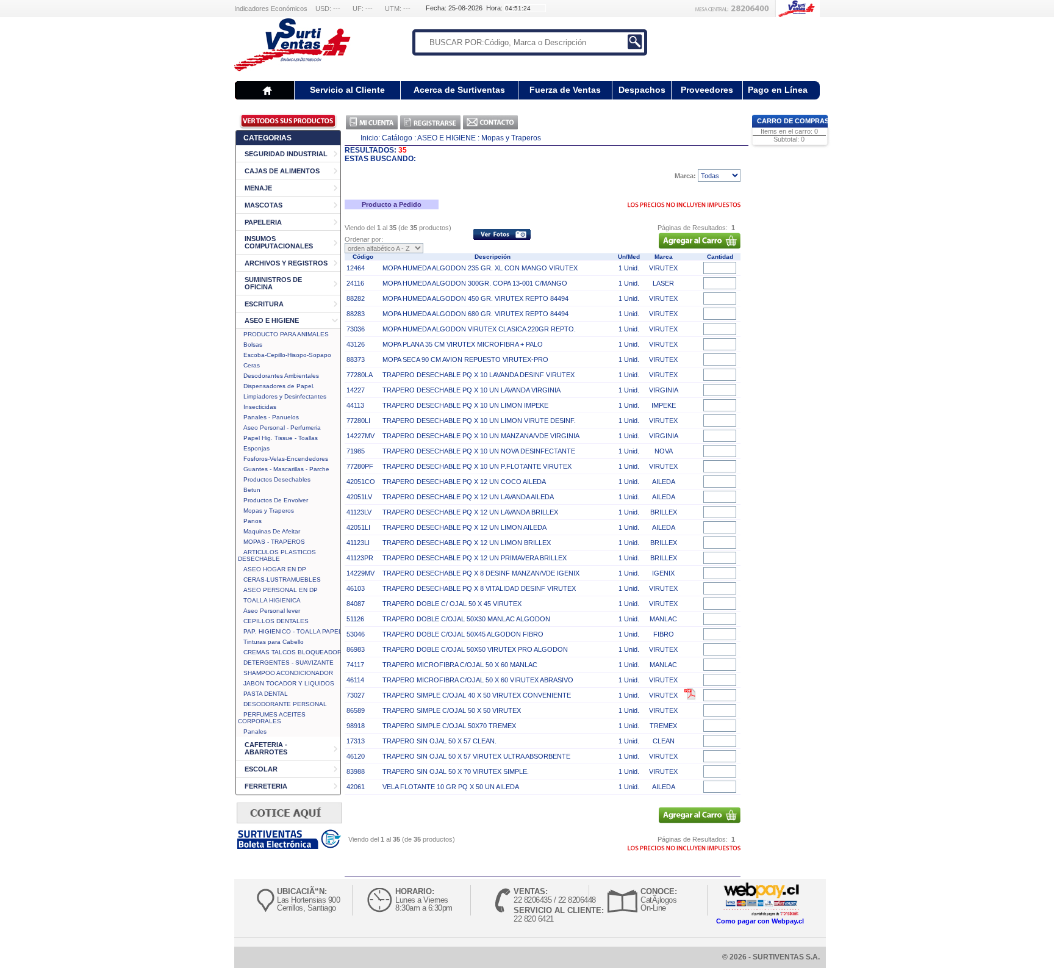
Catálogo (397, 138)
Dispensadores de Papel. (279, 386)
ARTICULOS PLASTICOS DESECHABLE (277, 555)
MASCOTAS (263, 205)
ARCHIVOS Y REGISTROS (286, 263)
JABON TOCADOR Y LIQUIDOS (288, 683)
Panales (255, 731)
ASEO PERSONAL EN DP (280, 590)
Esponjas (256, 448)
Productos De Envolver (275, 500)
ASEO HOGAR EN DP (274, 569)
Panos (252, 521)
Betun (251, 489)
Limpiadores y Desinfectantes (284, 396)
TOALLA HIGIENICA (272, 600)
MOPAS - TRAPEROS (274, 541)
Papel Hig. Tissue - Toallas (280, 438)
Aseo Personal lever (271, 610)
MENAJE (258, 188)
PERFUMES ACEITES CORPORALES (272, 717)
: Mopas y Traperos (509, 138)
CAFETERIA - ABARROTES (266, 748)
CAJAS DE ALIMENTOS (282, 171)
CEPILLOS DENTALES (276, 621)
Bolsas (252, 344)
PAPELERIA (263, 222)
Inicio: (370, 138)
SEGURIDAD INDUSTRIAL (286, 153)
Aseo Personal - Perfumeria (282, 427)
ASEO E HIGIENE (272, 320)
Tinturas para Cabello (273, 641)
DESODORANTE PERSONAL (285, 704)
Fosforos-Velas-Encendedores (285, 458)
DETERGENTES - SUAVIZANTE (288, 662)
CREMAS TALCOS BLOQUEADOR (292, 652)
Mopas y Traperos (268, 510)
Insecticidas (259, 406)
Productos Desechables (276, 479)
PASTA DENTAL (265, 693)
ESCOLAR (261, 769)
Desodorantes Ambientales (281, 375)
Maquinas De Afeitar (271, 531)
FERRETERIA (266, 786)
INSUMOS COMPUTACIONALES (279, 242)
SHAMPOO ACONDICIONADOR (288, 673)
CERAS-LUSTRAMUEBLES (282, 579)
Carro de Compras (793, 121)
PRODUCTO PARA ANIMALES (286, 334)
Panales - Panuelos (271, 417)
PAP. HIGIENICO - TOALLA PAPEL (292, 631)
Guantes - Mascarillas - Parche (286, 469)
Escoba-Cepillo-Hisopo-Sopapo (287, 355)
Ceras (251, 365)
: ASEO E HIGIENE (445, 138)
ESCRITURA (264, 304)
